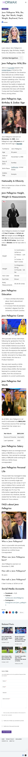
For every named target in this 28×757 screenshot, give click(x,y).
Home (3, 739)
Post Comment (6, 731)
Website (4, 692)
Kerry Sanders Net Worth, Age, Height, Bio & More (7, 638)
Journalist (5, 8)
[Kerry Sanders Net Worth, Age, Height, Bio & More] (7, 630)
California (14, 167)
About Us (11, 741)
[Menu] (25, 2)
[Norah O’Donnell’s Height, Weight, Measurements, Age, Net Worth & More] (20, 630)
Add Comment (6, 698)
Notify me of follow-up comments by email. (14, 720)
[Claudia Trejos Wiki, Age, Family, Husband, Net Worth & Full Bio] (20, 650)
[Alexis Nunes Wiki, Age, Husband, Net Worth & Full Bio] (7, 650)
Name (4, 681)
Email (4, 686)
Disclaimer (19, 739)
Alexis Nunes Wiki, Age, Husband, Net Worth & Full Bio (7, 658)
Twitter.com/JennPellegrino (14, 598)
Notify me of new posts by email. (11, 726)
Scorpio (19, 144)
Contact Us (5, 741)
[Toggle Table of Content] (20, 58)
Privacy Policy (10, 739)
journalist (11, 68)
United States (6, 70)
